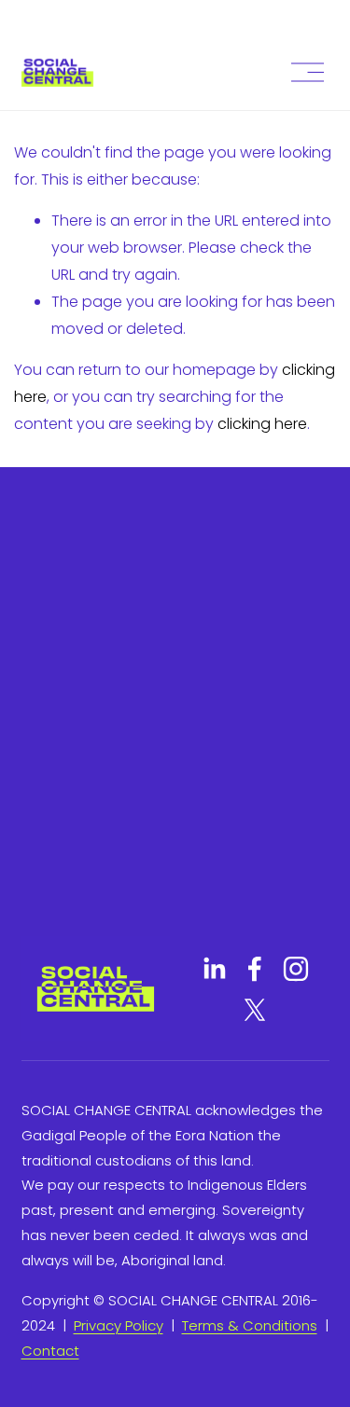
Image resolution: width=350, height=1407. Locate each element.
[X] (255, 1010)
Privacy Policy (118, 1325)
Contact (50, 1350)
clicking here (262, 424)
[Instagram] (296, 969)
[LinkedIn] (214, 969)
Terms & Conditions (249, 1325)
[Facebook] (255, 969)
